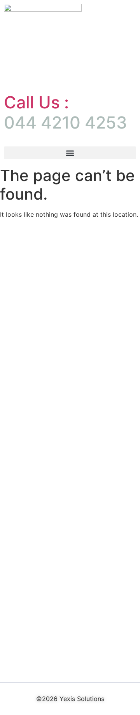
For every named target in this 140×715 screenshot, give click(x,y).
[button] (70, 152)
